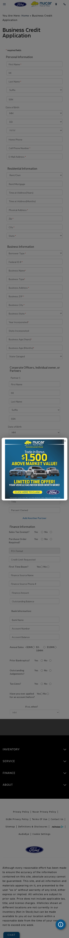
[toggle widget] (61, 924)
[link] (64, 441)
